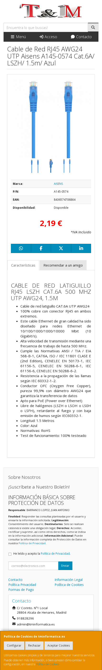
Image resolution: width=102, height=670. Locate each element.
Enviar (65, 566)
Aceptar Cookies (58, 645)
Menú (20, 36)
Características (23, 265)
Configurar (14, 645)
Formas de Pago (21, 589)
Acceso (50, 36)
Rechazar (34, 645)
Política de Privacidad (32, 543)
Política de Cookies (47, 664)
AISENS (58, 184)
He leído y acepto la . (41, 554)
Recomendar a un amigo (63, 265)
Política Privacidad (22, 584)
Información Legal (69, 579)
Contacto (83, 36)
